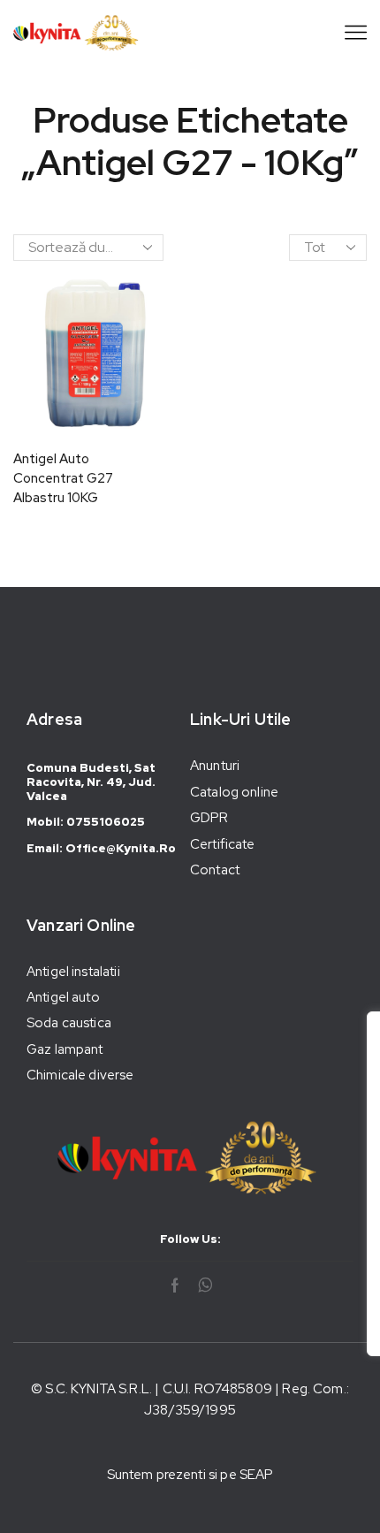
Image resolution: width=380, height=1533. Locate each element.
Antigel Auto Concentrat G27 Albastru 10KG (63, 478)
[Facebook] (175, 1285)
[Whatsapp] (205, 1285)
